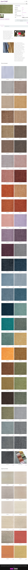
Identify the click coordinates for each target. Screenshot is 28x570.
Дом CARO (18, 5)
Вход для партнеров (3, 3)
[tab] (2, 26)
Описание (2, 26)
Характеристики (7, 26)
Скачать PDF (7, 19)
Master (23, 7)
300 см (23, 9)
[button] (27, 22)
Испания (23, 15)
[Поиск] (25, 1)
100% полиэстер (24, 12)
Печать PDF (2, 19)
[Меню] (26, 1)
